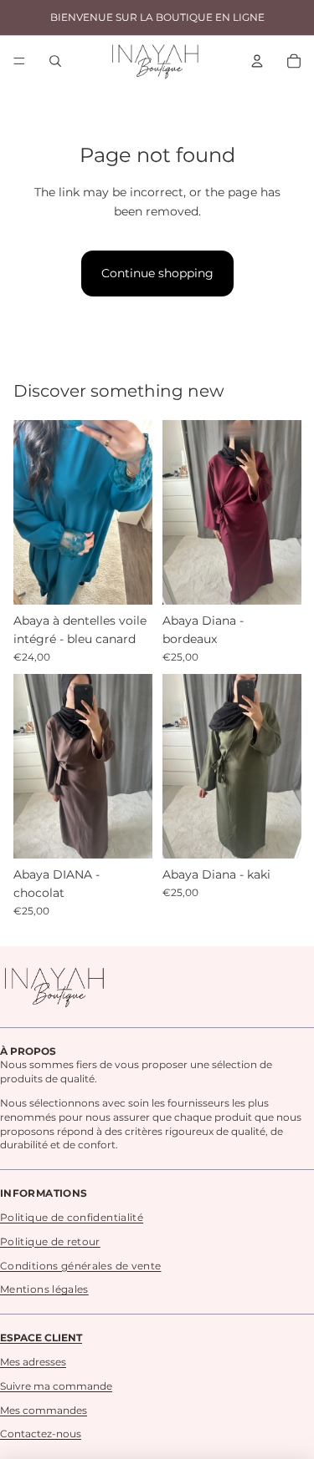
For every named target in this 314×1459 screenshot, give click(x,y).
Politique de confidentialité (71, 1217)
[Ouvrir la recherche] (55, 61)
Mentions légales (44, 1289)
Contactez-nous (40, 1433)
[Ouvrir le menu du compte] (257, 61)
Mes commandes (43, 1410)
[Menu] (19, 61)
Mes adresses (33, 1361)
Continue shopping (157, 273)
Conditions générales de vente (80, 1265)
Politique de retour (50, 1241)
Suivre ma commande (56, 1386)
